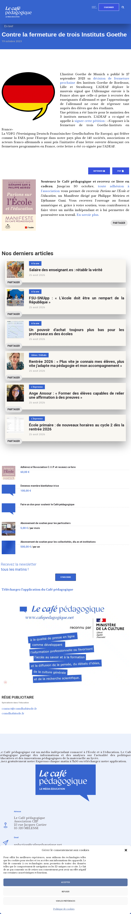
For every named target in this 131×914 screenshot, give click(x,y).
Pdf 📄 (120, 171)
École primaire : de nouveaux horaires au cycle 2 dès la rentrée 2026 (76, 427)
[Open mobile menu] (95, 7)
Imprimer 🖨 (99, 171)
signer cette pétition (90, 121)
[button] (126, 850)
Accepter (65, 882)
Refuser (65, 892)
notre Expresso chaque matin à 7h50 (52, 761)
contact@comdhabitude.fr (19, 708)
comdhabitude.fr (13, 713)
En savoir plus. (88, 215)
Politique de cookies (64, 909)
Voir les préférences (65, 901)
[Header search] (123, 6)
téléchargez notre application (105, 761)
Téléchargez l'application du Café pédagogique (37, 589)
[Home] (19, 23)
